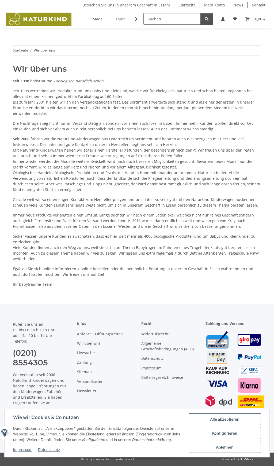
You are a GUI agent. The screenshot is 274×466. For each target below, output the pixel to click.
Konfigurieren (224, 433)
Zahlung (84, 362)
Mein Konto (214, 5)
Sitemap (84, 371)
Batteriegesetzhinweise (162, 377)
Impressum (22, 449)
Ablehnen (225, 447)
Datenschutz (49, 449)
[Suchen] (206, 19)
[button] (223, 19)
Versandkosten (90, 381)
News (238, 5)
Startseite (187, 5)
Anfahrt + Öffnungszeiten (100, 333)
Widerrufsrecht (155, 333)
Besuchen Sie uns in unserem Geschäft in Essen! (126, 5)
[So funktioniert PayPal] (249, 356)
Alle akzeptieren (224, 419)
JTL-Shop (246, 459)
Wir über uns (89, 343)
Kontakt (258, 5)
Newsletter (87, 390)
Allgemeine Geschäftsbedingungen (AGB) (167, 346)
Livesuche (86, 352)
